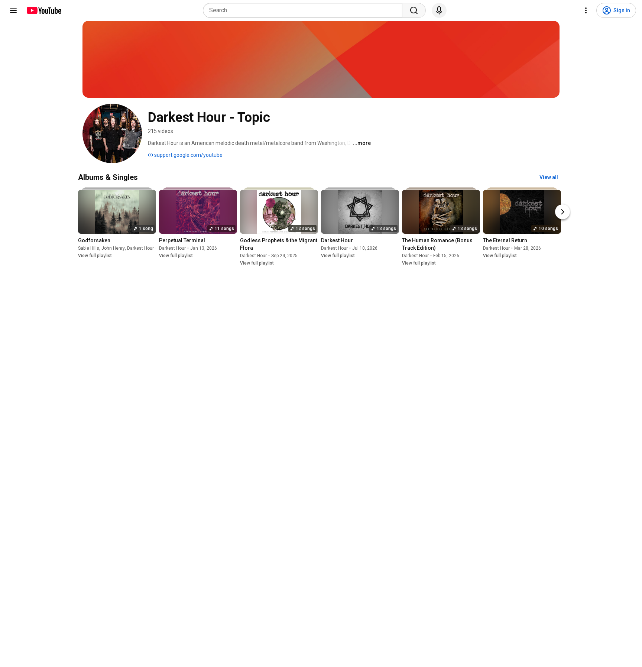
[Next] (562, 211)
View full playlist (95, 255)
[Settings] (585, 10)
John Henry (113, 248)
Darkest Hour (140, 248)
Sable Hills (88, 248)
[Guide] (13, 10)
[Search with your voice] (439, 10)
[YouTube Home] (44, 10)
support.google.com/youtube (188, 155)
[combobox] (305, 10)
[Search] (414, 10)
